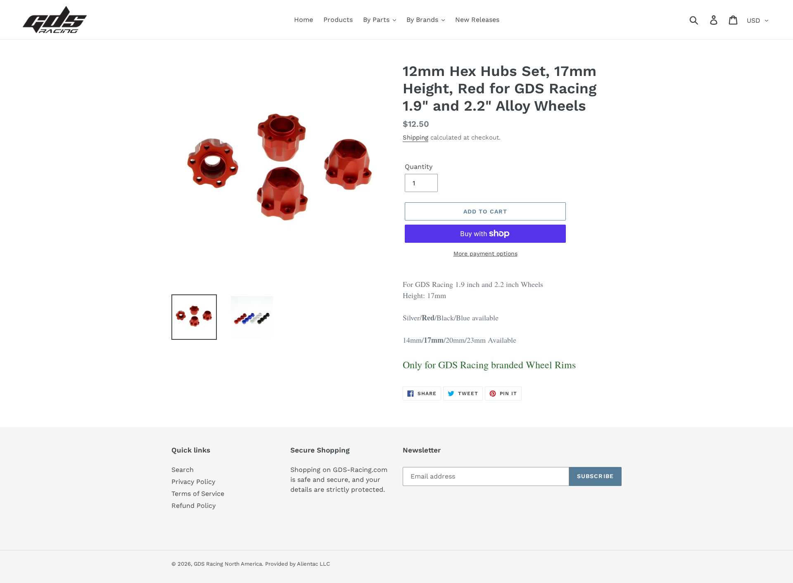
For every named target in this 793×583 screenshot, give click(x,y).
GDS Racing (208, 564)
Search (182, 470)
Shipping (415, 137)
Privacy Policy (193, 482)
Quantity (418, 167)
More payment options (485, 253)
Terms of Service (197, 494)
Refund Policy (193, 506)
